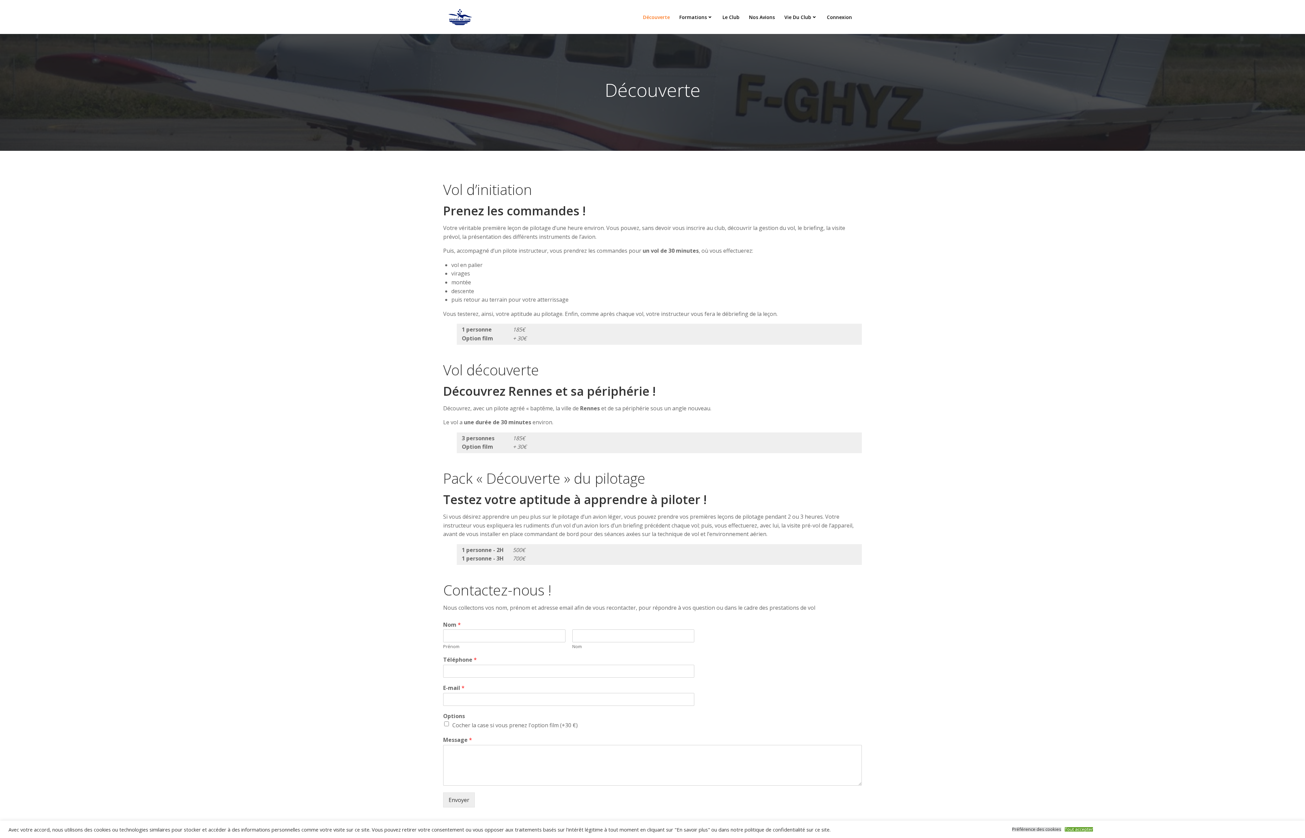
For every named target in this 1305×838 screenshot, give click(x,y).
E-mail (454, 688)
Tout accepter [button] (1079, 829)
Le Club (731, 17)
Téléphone (460, 659)
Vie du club (797, 17)
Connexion (839, 17)
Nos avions (762, 17)
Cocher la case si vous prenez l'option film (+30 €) (515, 725)
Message (457, 740)
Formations (693, 17)
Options (454, 716)
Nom (452, 624)
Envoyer (459, 800)
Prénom (451, 646)
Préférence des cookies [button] (1036, 829)
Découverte (656, 17)
